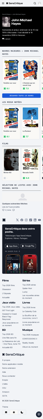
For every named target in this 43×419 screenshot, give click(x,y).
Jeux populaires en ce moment (10, 324)
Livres (26, 302)
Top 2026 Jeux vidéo (11, 307)
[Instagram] (26, 221)
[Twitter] (17, 221)
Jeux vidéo (8, 302)
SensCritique (6, 14)
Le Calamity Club (29, 311)
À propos (6, 360)
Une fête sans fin (9, 338)
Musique (27, 329)
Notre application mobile (12, 364)
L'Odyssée (6, 293)
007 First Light (8, 310)
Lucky (24, 292)
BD (4, 329)
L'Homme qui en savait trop (29, 84)
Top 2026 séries (29, 285)
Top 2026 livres (28, 307)
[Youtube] (39, 221)
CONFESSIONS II (29, 339)
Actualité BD (7, 347)
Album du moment (30, 347)
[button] (39, 3)
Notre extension (9, 368)
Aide (4, 372)
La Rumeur (27, 131)
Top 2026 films (8, 285)
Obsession (6, 289)
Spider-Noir (27, 288)
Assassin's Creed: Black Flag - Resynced (9, 316)
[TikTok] (30, 221)
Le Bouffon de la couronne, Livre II (29, 316)
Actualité (5, 297)
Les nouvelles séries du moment (30, 296)
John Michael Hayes (18, 14)
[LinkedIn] (35, 221)
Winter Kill (7, 172)
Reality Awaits (28, 343)
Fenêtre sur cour (10, 83)
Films (5, 280)
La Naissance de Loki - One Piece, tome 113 (11, 342)
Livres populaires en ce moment (30, 323)
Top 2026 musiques (30, 335)
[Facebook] (22, 221)
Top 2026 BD (7, 334)
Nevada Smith (28, 172)
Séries (26, 280)
